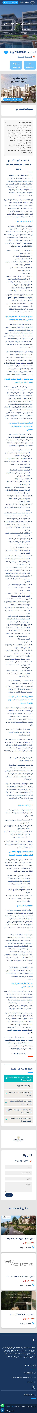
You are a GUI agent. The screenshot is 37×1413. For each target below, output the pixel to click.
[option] (18, 88)
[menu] (32, 2)
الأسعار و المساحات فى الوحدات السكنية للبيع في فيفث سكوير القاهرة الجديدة (18, 138)
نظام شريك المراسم (23, 148)
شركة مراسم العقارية (23, 128)
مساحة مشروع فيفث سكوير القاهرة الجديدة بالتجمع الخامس (18, 133)
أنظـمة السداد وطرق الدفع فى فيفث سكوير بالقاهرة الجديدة (18, 145)
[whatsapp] (2, 1405)
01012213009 (11, 2)
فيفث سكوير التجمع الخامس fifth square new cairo (17, 125)
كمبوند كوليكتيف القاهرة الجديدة (20, 1276)
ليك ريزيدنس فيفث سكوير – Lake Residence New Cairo (18, 140)
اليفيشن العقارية (10, 1406)
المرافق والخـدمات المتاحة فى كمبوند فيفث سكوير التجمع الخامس (18, 135)
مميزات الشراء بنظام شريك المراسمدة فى (18, 150)
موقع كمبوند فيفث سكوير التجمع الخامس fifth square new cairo (18, 130)
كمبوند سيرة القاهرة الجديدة (22, 1314)
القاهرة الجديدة (25, 57)
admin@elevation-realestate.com (22, 1377)
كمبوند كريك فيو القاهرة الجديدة (20, 1238)
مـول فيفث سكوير (23, 143)
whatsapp (30, 1381)
